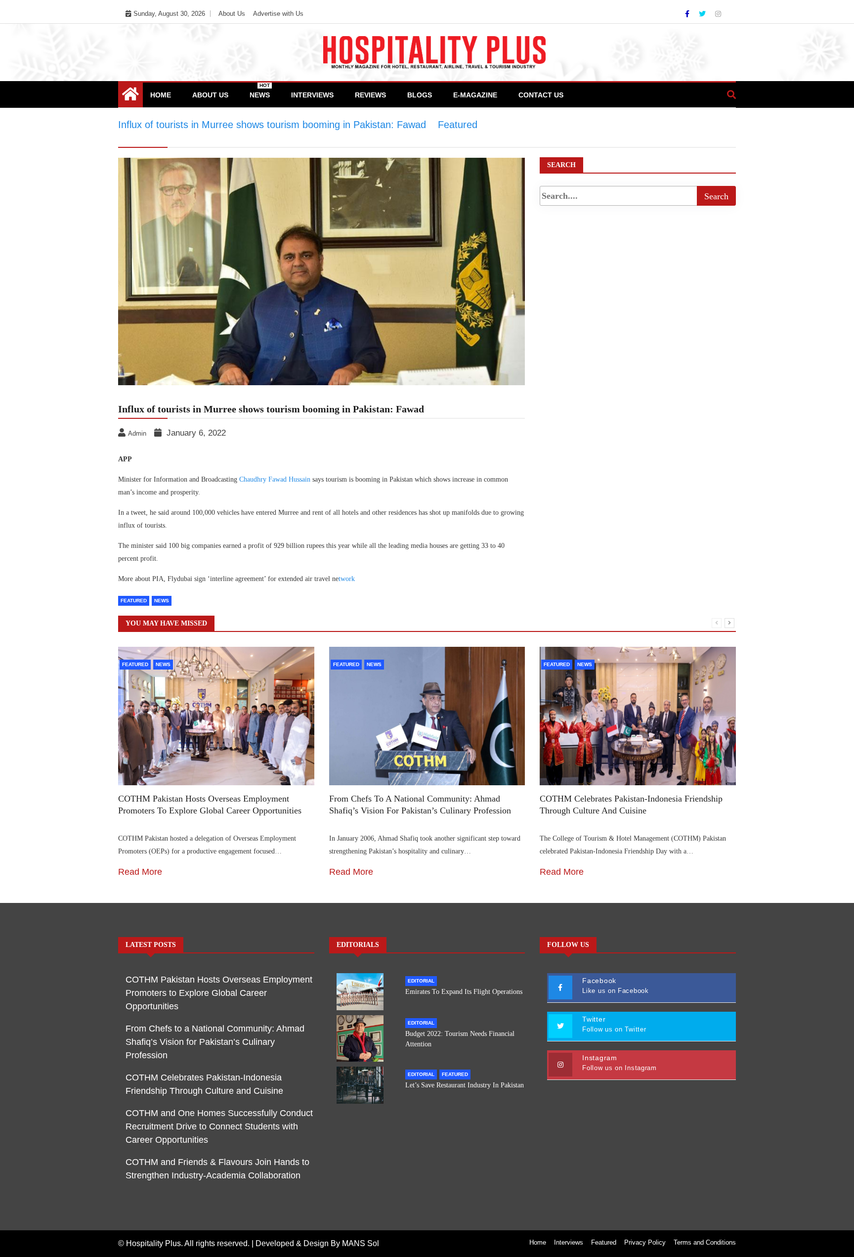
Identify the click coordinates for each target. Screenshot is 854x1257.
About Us (231, 13)
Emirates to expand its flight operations (463, 991)
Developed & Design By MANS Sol (317, 1243)
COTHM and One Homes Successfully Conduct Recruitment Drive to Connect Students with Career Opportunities (219, 1126)
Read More (140, 872)
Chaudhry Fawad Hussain (274, 479)
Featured (134, 600)
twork (347, 579)
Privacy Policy (645, 1242)
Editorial (421, 981)
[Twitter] (703, 14)
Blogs (419, 95)
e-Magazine (475, 95)
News (260, 91)
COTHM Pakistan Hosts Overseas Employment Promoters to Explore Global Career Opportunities (219, 993)
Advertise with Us (278, 13)
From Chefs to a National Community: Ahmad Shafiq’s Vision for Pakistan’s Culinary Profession (215, 1042)
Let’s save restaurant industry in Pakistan (464, 1085)
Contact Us (540, 95)
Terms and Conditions (705, 1242)
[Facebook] (688, 14)
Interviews (312, 95)
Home (160, 95)
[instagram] (718, 14)
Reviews (370, 95)
